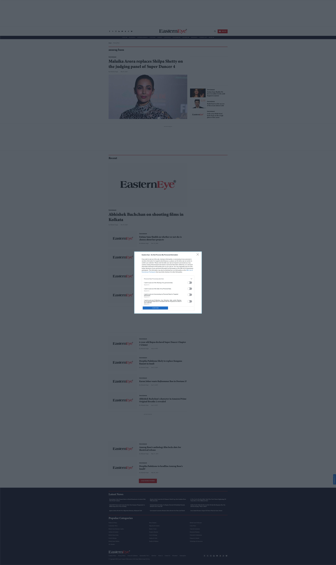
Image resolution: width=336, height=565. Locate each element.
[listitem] (168, 279)
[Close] (198, 255)
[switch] (189, 282)
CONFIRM (155, 308)
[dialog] (168, 283)
